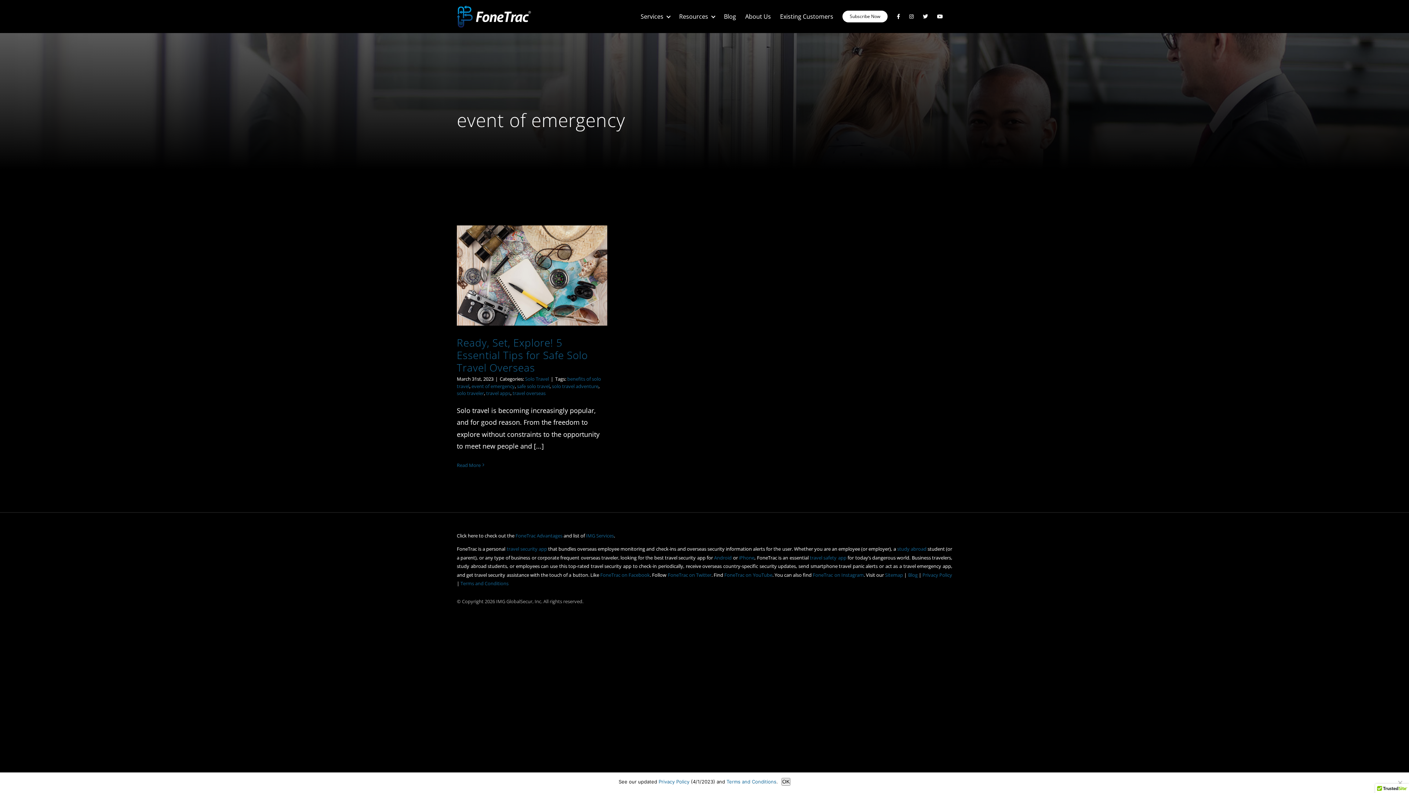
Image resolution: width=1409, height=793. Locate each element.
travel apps (498, 393)
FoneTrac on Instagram (838, 575)
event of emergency (493, 386)
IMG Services (600, 535)
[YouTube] (940, 16)
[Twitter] (925, 16)
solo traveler (470, 393)
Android (723, 557)
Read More (469, 465)
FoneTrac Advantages (539, 535)
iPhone (746, 557)
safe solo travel (533, 386)
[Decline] (1399, 782)
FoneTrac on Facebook (625, 575)
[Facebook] (898, 16)
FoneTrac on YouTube (748, 575)
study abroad (911, 549)
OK (786, 782)
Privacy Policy (937, 575)
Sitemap (894, 575)
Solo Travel (537, 379)
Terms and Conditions (484, 583)
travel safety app (828, 557)
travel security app (527, 549)
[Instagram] (911, 16)
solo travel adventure (575, 386)
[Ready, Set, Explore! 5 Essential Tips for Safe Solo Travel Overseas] (532, 275)
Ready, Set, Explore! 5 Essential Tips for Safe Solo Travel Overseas (522, 355)
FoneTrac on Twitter (689, 575)
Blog (913, 575)
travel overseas (529, 393)
